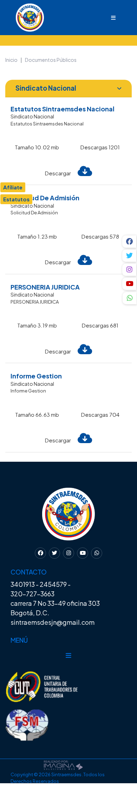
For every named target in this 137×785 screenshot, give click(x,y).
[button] (129, 299)
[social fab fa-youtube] (129, 284)
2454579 (53, 584)
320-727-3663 (32, 594)
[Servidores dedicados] (63, 764)
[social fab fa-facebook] (129, 241)
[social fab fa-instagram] (129, 270)
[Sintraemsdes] (23, 16)
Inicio (11, 60)
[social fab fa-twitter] (129, 255)
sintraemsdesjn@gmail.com (52, 622)
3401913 (23, 584)
